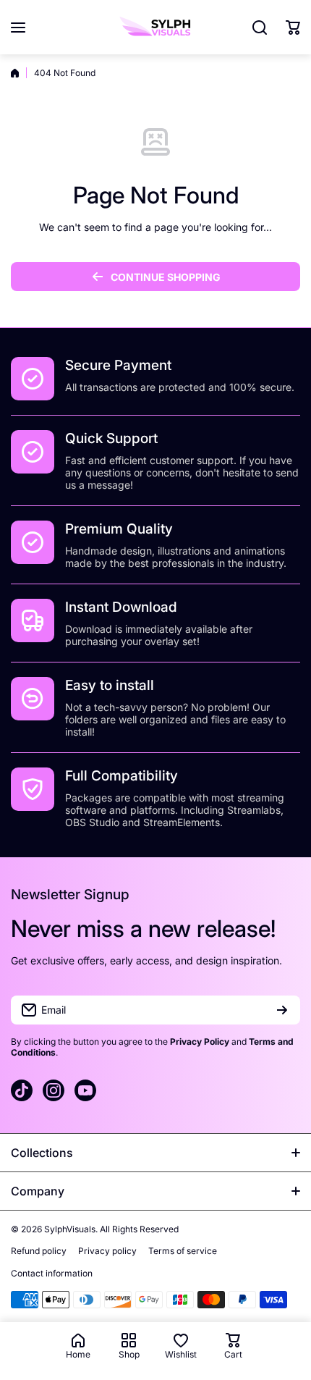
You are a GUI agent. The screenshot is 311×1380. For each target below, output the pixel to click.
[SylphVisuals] (155, 27)
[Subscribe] (282, 1010)
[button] (293, 27)
